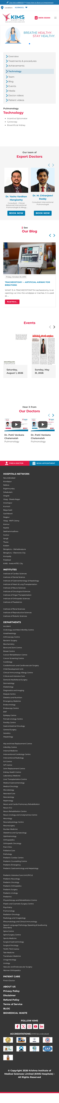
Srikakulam (7, 492)
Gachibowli (7, 513)
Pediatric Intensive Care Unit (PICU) (18, 875)
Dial (16, 3)
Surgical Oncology (10, 945)
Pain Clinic (7, 847)
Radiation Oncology (11, 914)
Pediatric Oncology (11, 882)
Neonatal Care (9, 793)
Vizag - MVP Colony (11, 521)
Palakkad (7, 560)
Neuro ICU (7, 808)
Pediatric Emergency (12, 865)
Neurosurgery (9, 826)
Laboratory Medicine (11, 776)
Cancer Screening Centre (13, 658)
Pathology (7, 854)
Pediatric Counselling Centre (15, 861)
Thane (5, 542)
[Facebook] (17, 1026)
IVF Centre (7, 765)
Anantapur (7, 503)
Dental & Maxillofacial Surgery (15, 680)
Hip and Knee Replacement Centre (17, 744)
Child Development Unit (13, 669)
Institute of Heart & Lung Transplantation (20, 584)
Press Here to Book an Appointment (39, 3)
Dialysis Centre (9, 694)
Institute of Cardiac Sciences (15, 574)
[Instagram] (29, 1026)
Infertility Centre (10, 747)
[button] (20, 8)
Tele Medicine (8, 953)
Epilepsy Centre (9, 715)
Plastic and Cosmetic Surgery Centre (18, 904)
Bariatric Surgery (10, 640)
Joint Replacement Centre (14, 769)
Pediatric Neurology (11, 879)
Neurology (7, 818)
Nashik (6, 528)
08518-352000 (44, 18)
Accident (7, 626)
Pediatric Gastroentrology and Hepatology (20, 868)
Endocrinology (9, 705)
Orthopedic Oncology (12, 843)
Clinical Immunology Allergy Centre (18, 673)
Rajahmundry (9, 489)
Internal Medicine (10, 751)
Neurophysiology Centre (13, 822)
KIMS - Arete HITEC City (13, 563)
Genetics (6, 733)
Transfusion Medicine (12, 956)
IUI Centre (7, 761)
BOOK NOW (16, 213)
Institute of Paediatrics (12, 602)
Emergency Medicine (12, 701)
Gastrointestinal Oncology (14, 726)
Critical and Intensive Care (14, 676)
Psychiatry (7, 907)
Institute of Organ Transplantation (17, 595)
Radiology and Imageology (14, 918)
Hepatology (8, 737)
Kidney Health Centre (12, 772)
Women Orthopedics (12, 970)
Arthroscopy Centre (11, 637)
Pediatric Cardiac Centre (13, 858)
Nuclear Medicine (10, 829)
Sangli (5, 538)
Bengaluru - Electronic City (14, 553)
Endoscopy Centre (11, 708)
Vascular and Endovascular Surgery (17, 967)
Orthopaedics (9, 840)
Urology (6, 963)
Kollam (6, 546)
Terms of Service (12, 1004)
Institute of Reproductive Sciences (17, 612)
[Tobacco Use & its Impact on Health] (42, 424)
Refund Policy (11, 1000)
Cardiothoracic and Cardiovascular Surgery (21, 665)
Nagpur (6, 517)
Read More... (12, 302)
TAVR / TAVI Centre (11, 949)
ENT (5, 712)
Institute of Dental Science (14, 577)
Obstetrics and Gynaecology (15, 833)
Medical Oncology (10, 786)
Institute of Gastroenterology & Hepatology (21, 581)
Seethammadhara (10, 531)
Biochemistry (8, 644)
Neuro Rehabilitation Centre (14, 811)
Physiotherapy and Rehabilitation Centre (20, 900)
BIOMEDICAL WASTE (15, 1013)
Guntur (6, 535)
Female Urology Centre (13, 719)
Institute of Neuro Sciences (14, 588)
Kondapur (7, 481)
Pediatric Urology (10, 893)
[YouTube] (35, 1026)
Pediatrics (7, 897)
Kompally (7, 556)
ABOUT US (9, 986)
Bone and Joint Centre (12, 648)
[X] (23, 1026)
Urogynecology (9, 960)
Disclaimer (9, 995)
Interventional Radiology (13, 758)
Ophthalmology (9, 836)
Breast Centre (9, 651)
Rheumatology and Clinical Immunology (20, 922)
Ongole (6, 496)
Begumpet (7, 510)
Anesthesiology (9, 633)
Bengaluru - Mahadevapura (14, 549)
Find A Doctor (9, 980)
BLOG (6, 1008)
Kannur (6, 524)
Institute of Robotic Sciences (15, 616)
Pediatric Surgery (10, 889)
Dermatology (8, 683)
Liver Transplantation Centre (15, 779)
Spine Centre (8, 931)
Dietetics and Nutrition (12, 697)
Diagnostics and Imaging (13, 690)
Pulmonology (9, 911)
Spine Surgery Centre (12, 935)
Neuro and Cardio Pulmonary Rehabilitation (21, 804)
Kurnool (6, 506)
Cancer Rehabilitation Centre (15, 655)
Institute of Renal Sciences (14, 609)
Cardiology (7, 662)
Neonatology (8, 797)
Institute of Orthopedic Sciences (16, 598)
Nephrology (8, 801)
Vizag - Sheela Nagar (11, 499)
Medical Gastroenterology (14, 783)
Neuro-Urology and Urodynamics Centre (20, 815)
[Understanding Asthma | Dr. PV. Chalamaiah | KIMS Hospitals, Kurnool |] (16, 424)
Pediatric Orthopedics (12, 886)
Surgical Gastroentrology (13, 942)
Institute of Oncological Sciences (16, 591)
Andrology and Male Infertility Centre (18, 630)
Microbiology (8, 790)
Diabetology (8, 687)
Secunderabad (9, 478)
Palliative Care (9, 850)
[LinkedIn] (41, 1026)
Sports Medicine (9, 938)
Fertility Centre (9, 722)
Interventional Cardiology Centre (16, 754)
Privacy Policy (11, 991)
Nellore (6, 485)
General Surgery (9, 730)
